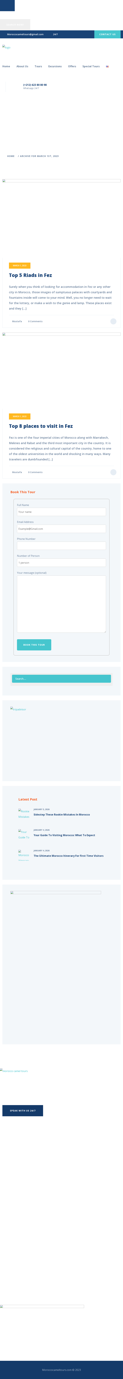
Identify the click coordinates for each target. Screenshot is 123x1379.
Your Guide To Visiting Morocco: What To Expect (64, 835)
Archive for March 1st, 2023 (39, 156)
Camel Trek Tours (24, 1280)
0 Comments (35, 321)
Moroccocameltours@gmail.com (25, 34)
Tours (38, 66)
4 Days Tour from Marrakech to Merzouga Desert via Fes (40, 1206)
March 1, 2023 (19, 265)
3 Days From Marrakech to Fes (24, 1193)
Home (6, 66)
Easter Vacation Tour (26, 1267)
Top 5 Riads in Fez (30, 275)
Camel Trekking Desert (27, 1286)
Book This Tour (34, 644)
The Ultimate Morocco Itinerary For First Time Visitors (68, 856)
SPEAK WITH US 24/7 (23, 1110)
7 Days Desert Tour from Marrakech (28, 1212)
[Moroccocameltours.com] (6, 47)
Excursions (55, 66)
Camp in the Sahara (25, 1273)
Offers (72, 66)
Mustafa (17, 321)
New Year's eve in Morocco (30, 1260)
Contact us (107, 34)
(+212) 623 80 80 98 (35, 85)
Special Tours (91, 66)
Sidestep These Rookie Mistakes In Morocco (62, 814)
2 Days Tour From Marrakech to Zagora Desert (34, 1187)
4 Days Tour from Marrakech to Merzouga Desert (36, 1200)
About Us (22, 66)
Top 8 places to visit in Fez (41, 426)
